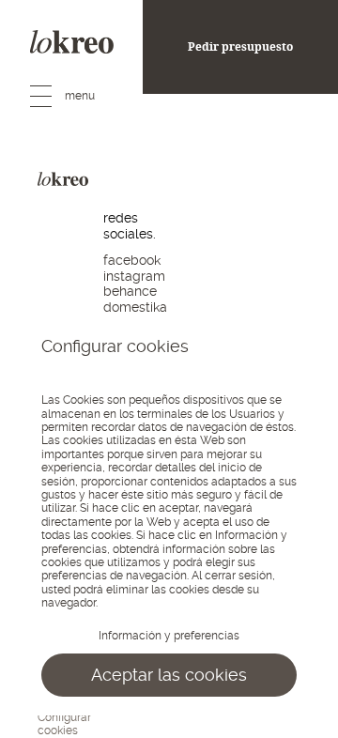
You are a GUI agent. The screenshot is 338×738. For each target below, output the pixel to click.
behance (130, 291)
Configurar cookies (64, 724)
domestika (135, 307)
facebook (132, 260)
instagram (134, 276)
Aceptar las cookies (169, 674)
